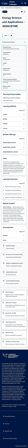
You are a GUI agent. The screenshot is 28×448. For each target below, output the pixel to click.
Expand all (21, 110)
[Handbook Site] (10, 356)
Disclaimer (7, 423)
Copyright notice (8, 431)
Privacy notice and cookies (11, 438)
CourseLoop (24, 446)
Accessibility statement (10, 416)
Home (2, 7)
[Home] (4, 3)
